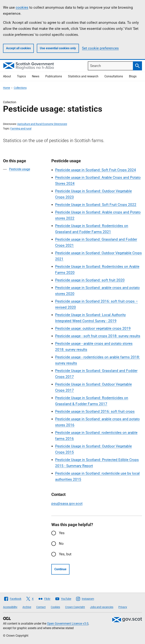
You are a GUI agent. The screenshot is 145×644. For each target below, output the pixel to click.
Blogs (133, 76)
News (35, 76)
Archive (26, 607)
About (7, 76)
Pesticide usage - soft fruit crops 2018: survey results (97, 336)
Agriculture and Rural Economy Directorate (42, 123)
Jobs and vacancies (101, 607)
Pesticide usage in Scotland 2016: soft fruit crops (95, 411)
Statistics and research (83, 76)
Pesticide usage (19, 169)
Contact (41, 607)
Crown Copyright (75, 607)
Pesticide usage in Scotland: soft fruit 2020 (90, 280)
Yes (62, 533)
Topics (21, 76)
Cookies (55, 607)
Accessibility (10, 607)
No (61, 543)
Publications (53, 76)
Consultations (113, 76)
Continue (60, 569)
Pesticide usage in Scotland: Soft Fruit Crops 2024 (95, 170)
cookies (22, 7)
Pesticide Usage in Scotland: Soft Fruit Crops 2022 (95, 204)
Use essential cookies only (58, 48)
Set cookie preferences (100, 48)
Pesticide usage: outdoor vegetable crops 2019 (93, 328)
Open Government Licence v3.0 (67, 623)
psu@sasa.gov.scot (67, 503)
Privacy (122, 607)
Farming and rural (20, 128)
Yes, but (65, 554)
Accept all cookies (18, 48)
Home (6, 87)
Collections (20, 87)
